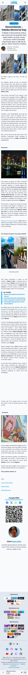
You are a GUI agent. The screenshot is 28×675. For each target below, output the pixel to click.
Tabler (17, 664)
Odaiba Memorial (6, 490)
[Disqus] (14, 572)
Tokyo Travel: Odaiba (6, 483)
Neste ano (4, 221)
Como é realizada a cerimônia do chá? (15, 300)
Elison (9, 664)
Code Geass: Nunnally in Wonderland (14, 298)
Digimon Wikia (5, 486)
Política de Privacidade (14, 667)
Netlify (14, 665)
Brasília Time (22, 662)
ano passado (13, 221)
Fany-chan (9, 47)
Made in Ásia (14, 23)
